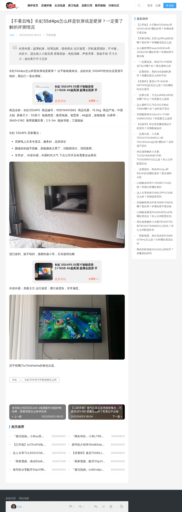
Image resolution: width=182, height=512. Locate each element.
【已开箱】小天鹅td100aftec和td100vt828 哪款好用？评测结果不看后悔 (155, 28)
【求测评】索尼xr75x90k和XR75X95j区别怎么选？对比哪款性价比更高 (155, 85)
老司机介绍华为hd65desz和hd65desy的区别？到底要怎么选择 (98, 444)
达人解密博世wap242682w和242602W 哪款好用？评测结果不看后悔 (155, 52)
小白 (11, 34)
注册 (158, 5)
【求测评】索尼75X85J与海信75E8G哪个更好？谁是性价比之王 (98, 453)
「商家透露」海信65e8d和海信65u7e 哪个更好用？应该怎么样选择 (39, 461)
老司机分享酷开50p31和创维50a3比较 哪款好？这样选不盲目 (39, 469)
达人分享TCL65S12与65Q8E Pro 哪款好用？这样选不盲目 (39, 453)
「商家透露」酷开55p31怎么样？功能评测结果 (98, 461)
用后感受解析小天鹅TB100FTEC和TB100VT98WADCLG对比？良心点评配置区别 (155, 225)
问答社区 (114, 5)
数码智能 (100, 5)
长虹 (14, 379)
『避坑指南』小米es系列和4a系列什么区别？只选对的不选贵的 (39, 436)
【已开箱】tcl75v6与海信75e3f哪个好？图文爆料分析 (39, 444)
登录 (150, 5)
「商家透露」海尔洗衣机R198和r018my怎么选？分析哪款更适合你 (155, 239)
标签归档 (11, 498)
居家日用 (87, 5)
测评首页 (33, 5)
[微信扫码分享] (95, 506)
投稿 (171, 5)
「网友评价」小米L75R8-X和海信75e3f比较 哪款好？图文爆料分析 (98, 436)
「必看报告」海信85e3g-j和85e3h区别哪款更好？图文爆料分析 (154, 173)
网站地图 (24, 498)
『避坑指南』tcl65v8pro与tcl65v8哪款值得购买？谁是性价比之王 (98, 469)
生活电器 (60, 5)
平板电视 (51, 34)
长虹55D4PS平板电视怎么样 (41, 379)
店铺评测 (46, 5)
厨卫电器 (73, 5)
